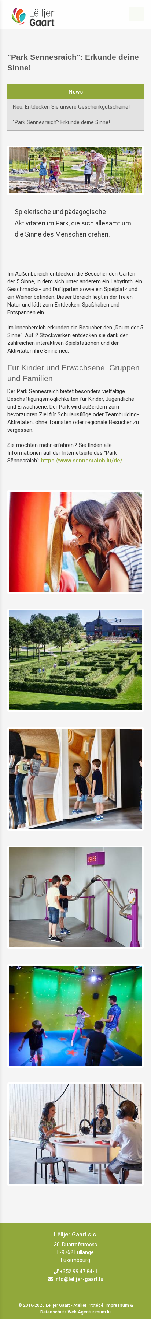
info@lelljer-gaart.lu (78, 1279)
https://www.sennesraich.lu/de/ (81, 460)
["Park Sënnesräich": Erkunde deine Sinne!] (75, 542)
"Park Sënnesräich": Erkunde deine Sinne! (61, 122)
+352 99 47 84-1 (78, 1271)
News (76, 91)
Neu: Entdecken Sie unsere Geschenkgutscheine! (71, 107)
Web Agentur (81, 1312)
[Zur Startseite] (38, 17)
